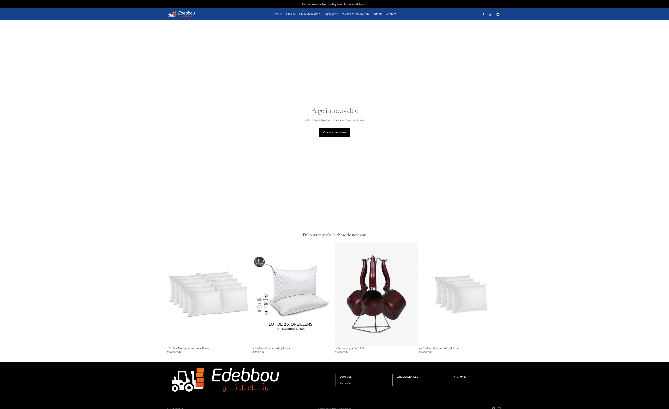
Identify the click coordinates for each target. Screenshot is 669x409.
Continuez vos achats (334, 132)
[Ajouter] (244, 340)
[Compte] (490, 14)
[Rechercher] (483, 14)
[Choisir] (412, 340)
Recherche (345, 383)
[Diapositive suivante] (328, 294)
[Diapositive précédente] (256, 294)
